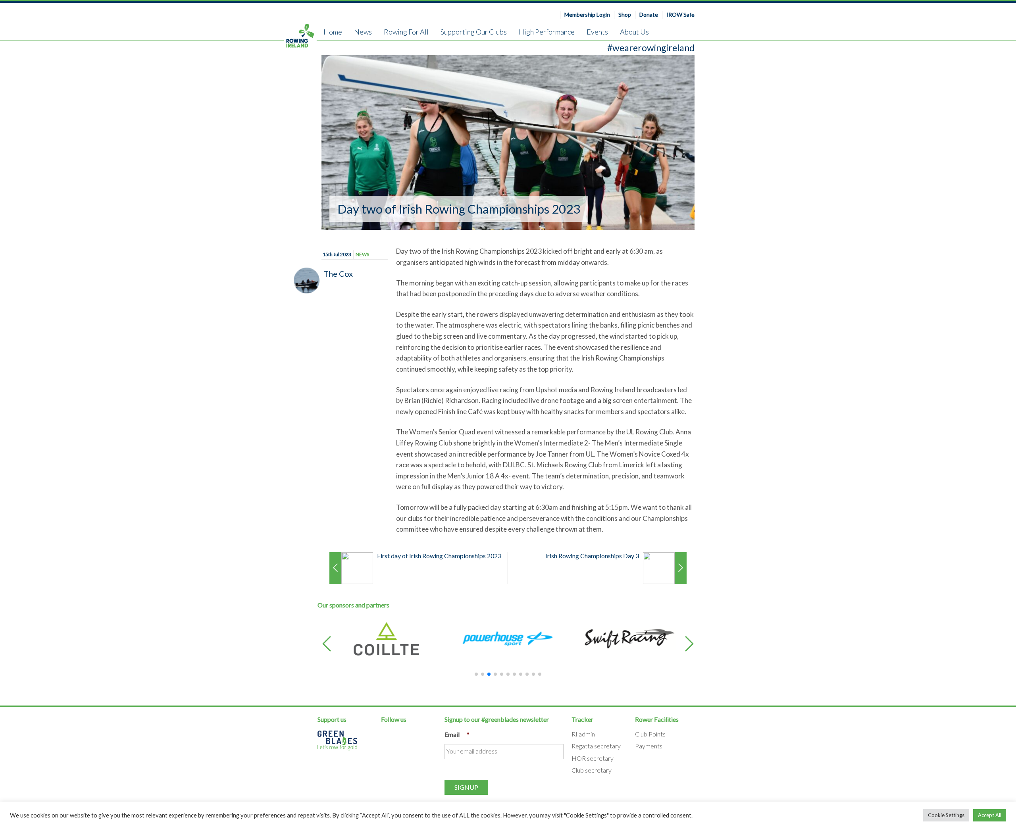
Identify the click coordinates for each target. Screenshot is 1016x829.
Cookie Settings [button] (946, 815)
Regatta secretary (596, 746)
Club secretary (592, 770)
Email (457, 734)
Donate (648, 14)
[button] (326, 644)
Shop (624, 14)
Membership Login (587, 14)
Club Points (650, 734)
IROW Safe (680, 14)
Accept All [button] (989, 815)
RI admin (583, 734)
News (362, 254)
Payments (648, 746)
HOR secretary (593, 758)
